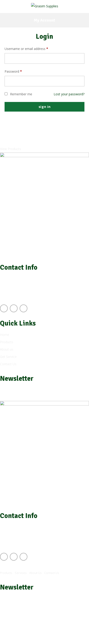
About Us (35, 573)
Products (6, 573)
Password (13, 71)
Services (21, 573)
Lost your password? (69, 94)
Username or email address (26, 49)
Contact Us (51, 573)
